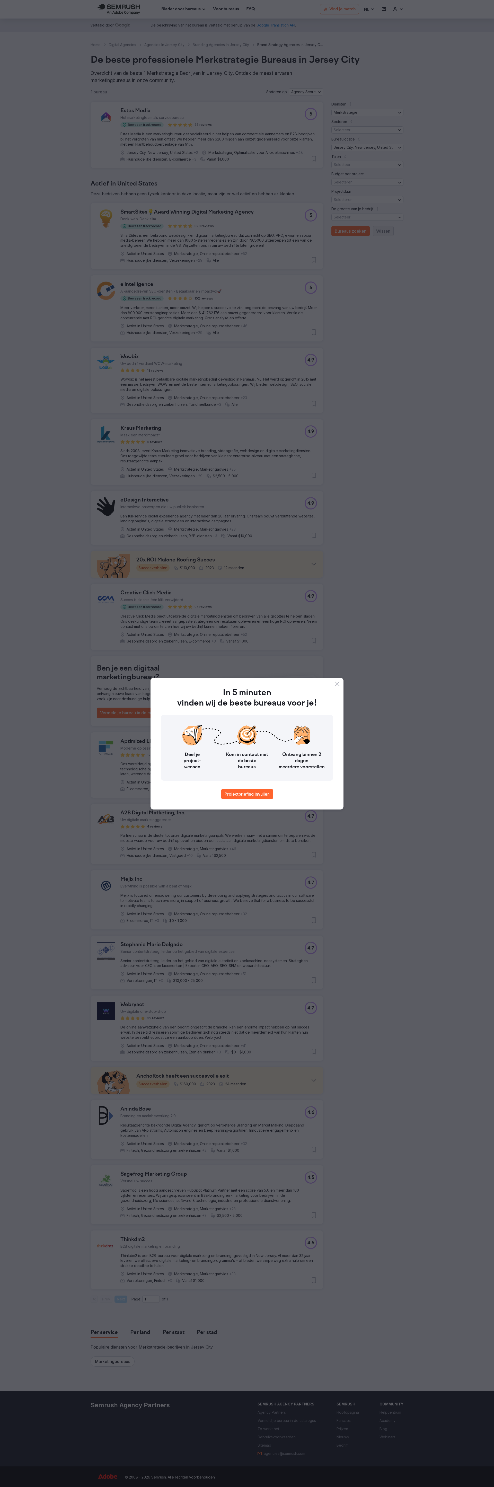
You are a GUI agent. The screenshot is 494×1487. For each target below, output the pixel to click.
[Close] (337, 684)
